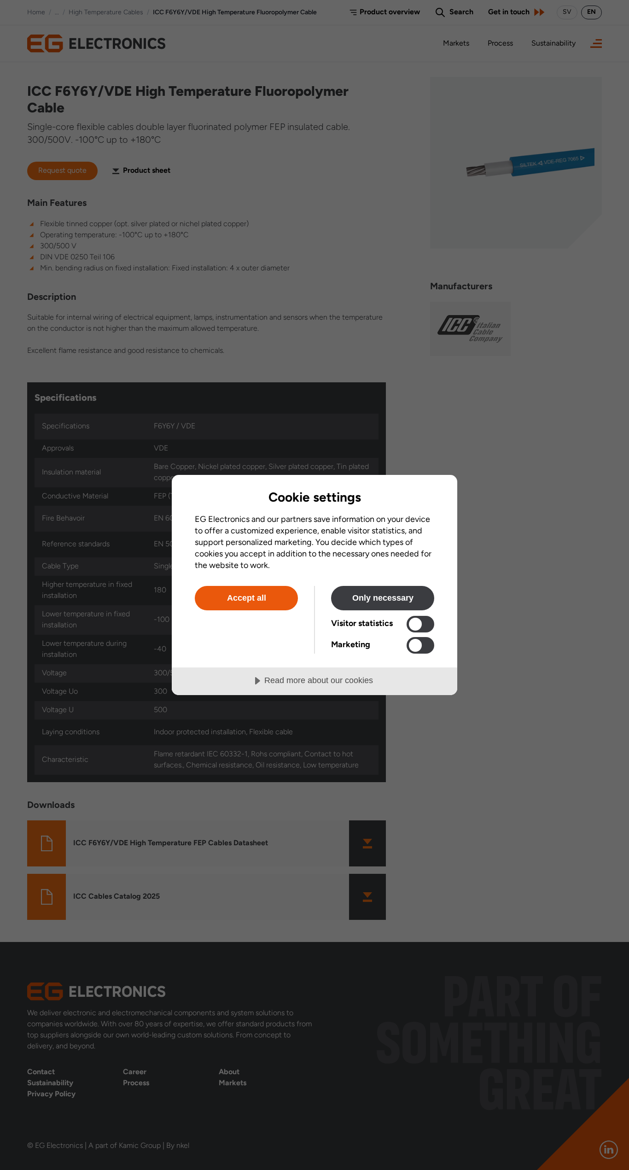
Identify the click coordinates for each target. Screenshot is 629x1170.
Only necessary (383, 598)
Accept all (246, 598)
